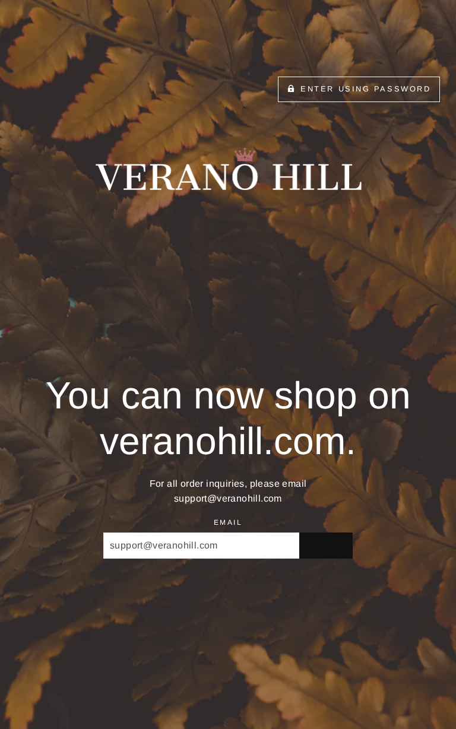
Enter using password (365, 88)
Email (228, 522)
